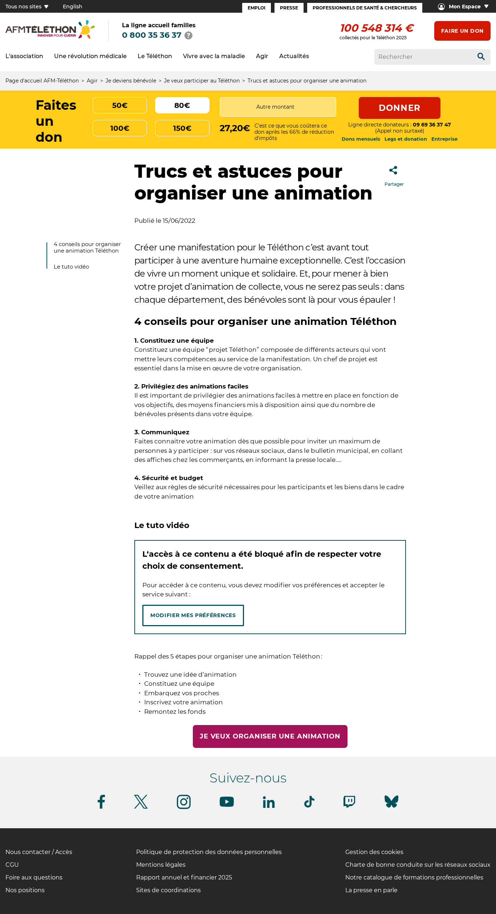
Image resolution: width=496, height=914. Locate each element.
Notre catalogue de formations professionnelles (414, 877)
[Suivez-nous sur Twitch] (349, 806)
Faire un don (462, 31)
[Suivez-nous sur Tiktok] (309, 806)
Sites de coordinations (168, 890)
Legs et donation (406, 139)
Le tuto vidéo (71, 266)
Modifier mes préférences (193, 615)
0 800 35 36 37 (152, 35)
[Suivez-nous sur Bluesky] (391, 807)
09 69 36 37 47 (432, 124)
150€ (182, 128)
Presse (289, 8)
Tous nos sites (24, 6)
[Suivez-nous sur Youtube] (227, 805)
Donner (399, 108)
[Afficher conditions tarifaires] (188, 35)
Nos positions (25, 890)
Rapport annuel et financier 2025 (184, 877)
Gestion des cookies (374, 852)
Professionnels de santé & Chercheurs (365, 8)
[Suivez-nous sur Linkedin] (269, 806)
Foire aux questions (33, 877)
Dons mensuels (361, 139)
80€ (182, 105)
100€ (119, 128)
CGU (12, 864)
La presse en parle (371, 890)
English (72, 6)
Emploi (256, 8)
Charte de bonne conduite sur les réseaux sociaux (418, 864)
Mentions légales (161, 864)
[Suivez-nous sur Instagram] (184, 807)
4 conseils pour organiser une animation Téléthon (87, 247)
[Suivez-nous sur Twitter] (141, 807)
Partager (394, 184)
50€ (119, 105)
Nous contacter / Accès (38, 852)
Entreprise (444, 139)
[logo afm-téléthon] (50, 37)
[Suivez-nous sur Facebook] (101, 807)
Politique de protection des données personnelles (209, 852)
